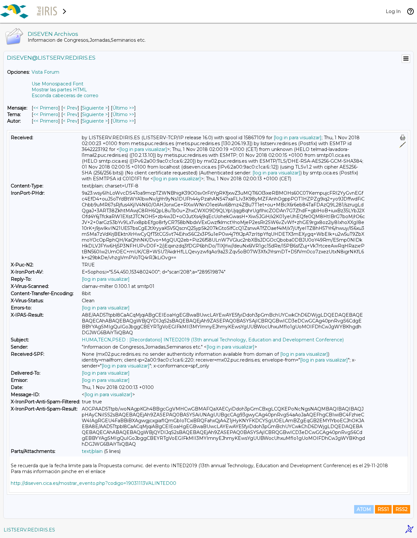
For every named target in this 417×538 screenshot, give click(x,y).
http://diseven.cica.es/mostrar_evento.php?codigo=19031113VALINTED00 (93, 483)
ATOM (364, 509)
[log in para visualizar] (298, 138)
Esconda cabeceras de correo (65, 95)
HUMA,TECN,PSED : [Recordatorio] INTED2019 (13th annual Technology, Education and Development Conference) (213, 340)
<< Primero (45, 108)
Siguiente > (95, 108)
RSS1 (383, 509)
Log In (393, 11)
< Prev (70, 108)
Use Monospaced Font (57, 84)
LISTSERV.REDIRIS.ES (29, 530)
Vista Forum (45, 72)
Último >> (123, 108)
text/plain (92, 451)
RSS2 (401, 509)
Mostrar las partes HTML (59, 90)
